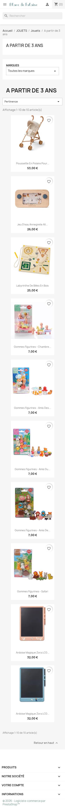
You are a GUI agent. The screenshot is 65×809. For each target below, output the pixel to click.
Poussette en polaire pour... (32, 163)
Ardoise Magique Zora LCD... (32, 652)
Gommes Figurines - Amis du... (32, 469)
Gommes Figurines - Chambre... (32, 346)
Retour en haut (46, 743)
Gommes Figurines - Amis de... (32, 530)
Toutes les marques (32, 71)
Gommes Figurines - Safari (32, 591)
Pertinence (32, 101)
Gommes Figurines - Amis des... (32, 407)
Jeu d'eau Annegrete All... (32, 224)
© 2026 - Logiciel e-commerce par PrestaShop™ (24, 802)
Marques (12, 65)
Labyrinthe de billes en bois (32, 285)
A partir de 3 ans (24, 45)
